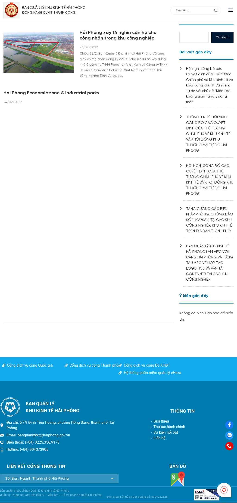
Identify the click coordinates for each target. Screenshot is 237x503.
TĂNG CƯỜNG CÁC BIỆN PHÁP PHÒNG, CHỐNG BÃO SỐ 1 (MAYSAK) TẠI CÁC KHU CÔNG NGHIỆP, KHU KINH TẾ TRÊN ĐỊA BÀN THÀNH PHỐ (209, 220)
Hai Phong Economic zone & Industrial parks (51, 93)
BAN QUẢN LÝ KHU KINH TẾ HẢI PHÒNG (54, 8)
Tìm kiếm (222, 37)
